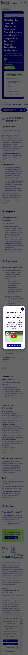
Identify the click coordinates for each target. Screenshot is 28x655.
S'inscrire (9, 68)
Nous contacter (13, 523)
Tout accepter (10, 641)
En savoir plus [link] (10, 651)
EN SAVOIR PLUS (11, 538)
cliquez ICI (17, 488)
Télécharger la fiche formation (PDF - (14, 109)
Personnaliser (10, 647)
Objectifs (17, 104)
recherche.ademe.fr (8, 595)
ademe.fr (5, 588)
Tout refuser (10, 644)
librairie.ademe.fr (7, 593)
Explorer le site (14, 345)
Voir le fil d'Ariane (6, 9)
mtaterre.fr (19, 595)
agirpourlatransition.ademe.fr (10, 590)
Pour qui (7, 104)
